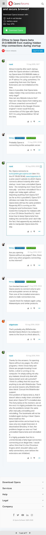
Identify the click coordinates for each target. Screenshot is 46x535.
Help (4, 494)
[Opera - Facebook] (14, 515)
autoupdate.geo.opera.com (20, 174)
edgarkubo (13, 325)
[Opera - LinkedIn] (27, 515)
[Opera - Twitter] (18, 515)
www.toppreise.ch (33, 176)
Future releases (10, 51)
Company (7, 506)
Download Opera (16, 30)
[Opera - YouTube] (22, 515)
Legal (5, 500)
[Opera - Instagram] (32, 515)
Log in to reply (38, 51)
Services (7, 488)
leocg (11, 138)
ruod (11, 64)
